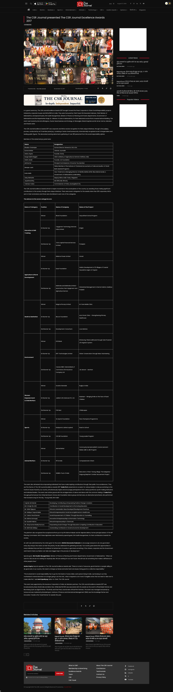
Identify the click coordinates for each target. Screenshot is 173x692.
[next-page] (28, 654)
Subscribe (59, 673)
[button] (31, 3)
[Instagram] (134, 3)
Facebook (131, 666)
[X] (140, 3)
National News (27, 641)
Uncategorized (27, 24)
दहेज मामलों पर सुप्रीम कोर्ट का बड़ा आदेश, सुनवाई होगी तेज (35, 637)
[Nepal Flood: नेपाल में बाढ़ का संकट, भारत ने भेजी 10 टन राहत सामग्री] (99, 626)
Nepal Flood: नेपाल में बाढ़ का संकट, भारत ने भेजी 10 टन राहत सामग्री (98, 637)
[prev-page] (25, 654)
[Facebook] (130, 3)
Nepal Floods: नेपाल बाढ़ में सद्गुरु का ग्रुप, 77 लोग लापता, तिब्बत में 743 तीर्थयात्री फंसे (67, 638)
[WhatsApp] (110, 88)
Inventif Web (67, 687)
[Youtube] (143, 3)
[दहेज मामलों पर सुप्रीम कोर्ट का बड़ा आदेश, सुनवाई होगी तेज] (37, 626)
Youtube (130, 679)
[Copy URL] (106, 88)
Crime (118, 95)
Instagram (131, 669)
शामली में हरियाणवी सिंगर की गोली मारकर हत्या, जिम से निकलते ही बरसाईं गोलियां (132, 92)
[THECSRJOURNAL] (84, 4)
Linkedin (130, 673)
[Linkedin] (137, 3)
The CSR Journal (41, 88)
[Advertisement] (133, 39)
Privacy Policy (44, 677)
